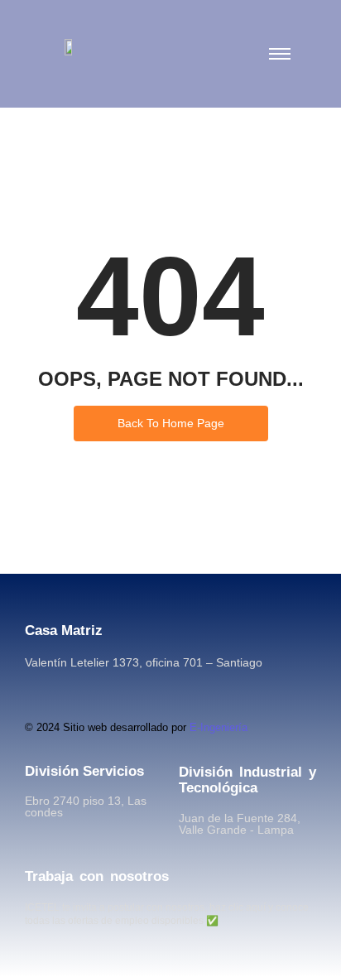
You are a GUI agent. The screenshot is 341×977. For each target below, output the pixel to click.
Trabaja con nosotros (97, 876)
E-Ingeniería (218, 727)
